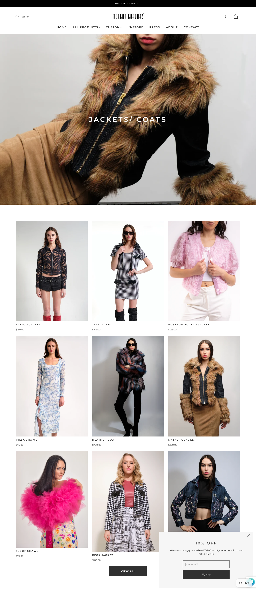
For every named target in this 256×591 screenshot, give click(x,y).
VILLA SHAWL (26, 439)
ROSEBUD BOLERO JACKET (189, 324)
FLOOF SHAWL (27, 551)
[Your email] (206, 564)
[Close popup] (249, 536)
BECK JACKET (102, 555)
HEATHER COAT (104, 439)
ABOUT (172, 27)
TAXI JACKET (102, 324)
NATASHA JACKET (182, 439)
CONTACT (191, 27)
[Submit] (20, 17)
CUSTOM (113, 27)
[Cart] (235, 17)
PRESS (154, 27)
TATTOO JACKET (28, 324)
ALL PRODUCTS (85, 27)
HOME (62, 27)
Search (25, 16)
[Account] (226, 17)
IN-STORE (135, 27)
